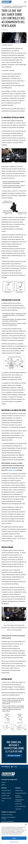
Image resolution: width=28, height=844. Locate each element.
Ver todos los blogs (14, 755)
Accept (14, 838)
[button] (26, 824)
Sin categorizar (7, 6)
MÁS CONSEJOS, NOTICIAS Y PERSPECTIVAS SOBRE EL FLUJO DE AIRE (14, 746)
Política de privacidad (14, 841)
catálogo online (12, 470)
